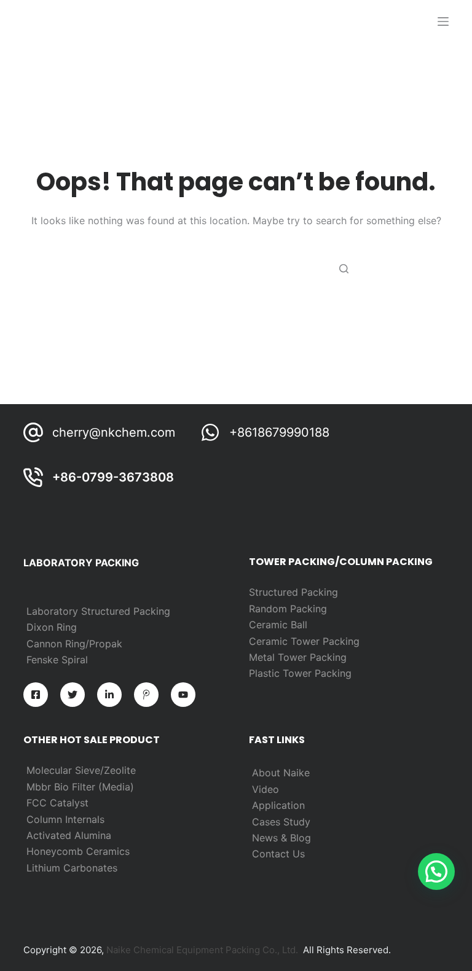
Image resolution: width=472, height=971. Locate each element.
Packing (308, 608)
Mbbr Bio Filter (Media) (80, 787)
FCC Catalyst (57, 803)
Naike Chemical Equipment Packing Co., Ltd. (202, 950)
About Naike (281, 772)
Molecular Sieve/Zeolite (81, 770)
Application (278, 805)
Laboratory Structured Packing (98, 611)
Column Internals (65, 819)
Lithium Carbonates (71, 868)
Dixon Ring (51, 627)
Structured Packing (293, 592)
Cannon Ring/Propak (74, 644)
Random (269, 608)
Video (265, 789)
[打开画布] (443, 21)
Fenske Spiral (57, 659)
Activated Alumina (68, 835)
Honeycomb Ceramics (78, 851)
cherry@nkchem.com (113, 432)
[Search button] (343, 268)
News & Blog (281, 838)
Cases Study (281, 822)
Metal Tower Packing (298, 657)
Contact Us (278, 854)
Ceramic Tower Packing (304, 641)
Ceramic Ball (278, 624)
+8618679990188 (279, 432)
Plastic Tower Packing (300, 673)
